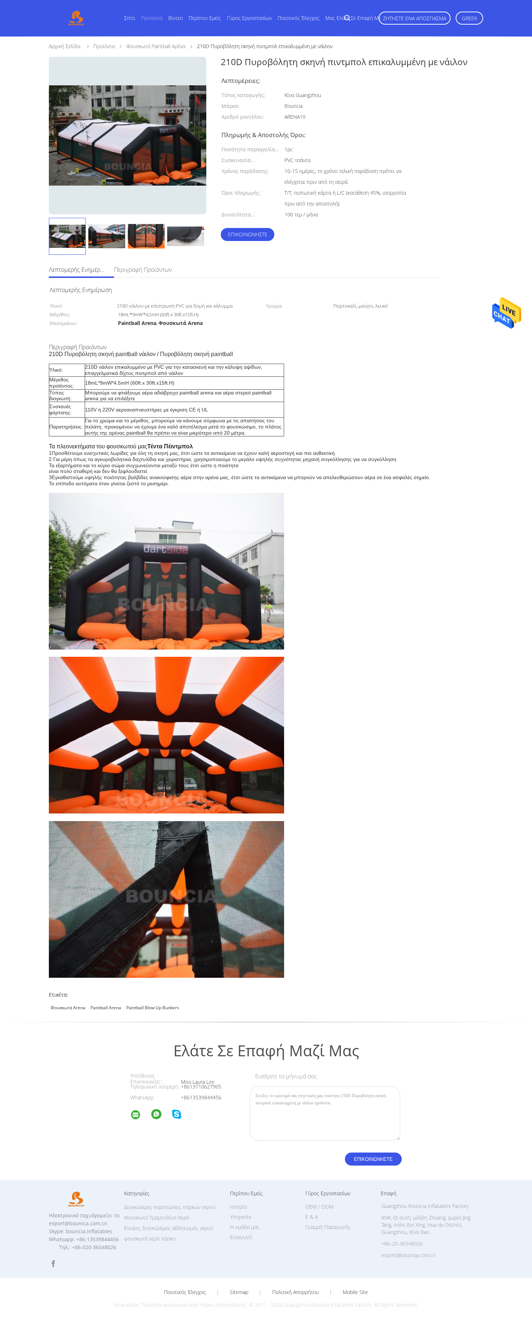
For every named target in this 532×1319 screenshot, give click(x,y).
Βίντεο (175, 17)
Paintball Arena (105, 1008)
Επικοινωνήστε (247, 234)
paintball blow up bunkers (152, 1008)
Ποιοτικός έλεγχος (299, 17)
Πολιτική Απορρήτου (295, 1292)
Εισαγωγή (241, 1237)
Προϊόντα (151, 17)
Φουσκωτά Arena (68, 1008)
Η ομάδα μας (244, 1226)
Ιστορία (238, 1206)
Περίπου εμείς (205, 17)
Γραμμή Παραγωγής (327, 1226)
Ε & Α (311, 1216)
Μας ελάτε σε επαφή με (353, 17)
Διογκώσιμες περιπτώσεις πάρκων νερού (169, 1207)
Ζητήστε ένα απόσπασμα (414, 18)
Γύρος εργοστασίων (249, 17)
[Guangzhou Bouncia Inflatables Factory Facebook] (53, 1264)
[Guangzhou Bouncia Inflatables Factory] (140, 1115)
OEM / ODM (319, 1206)
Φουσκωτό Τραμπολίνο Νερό (156, 1217)
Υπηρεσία (240, 1216)
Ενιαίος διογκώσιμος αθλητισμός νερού (168, 1228)
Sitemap (239, 1292)
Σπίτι (129, 17)
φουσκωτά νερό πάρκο (150, 1238)
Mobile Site (355, 1292)
